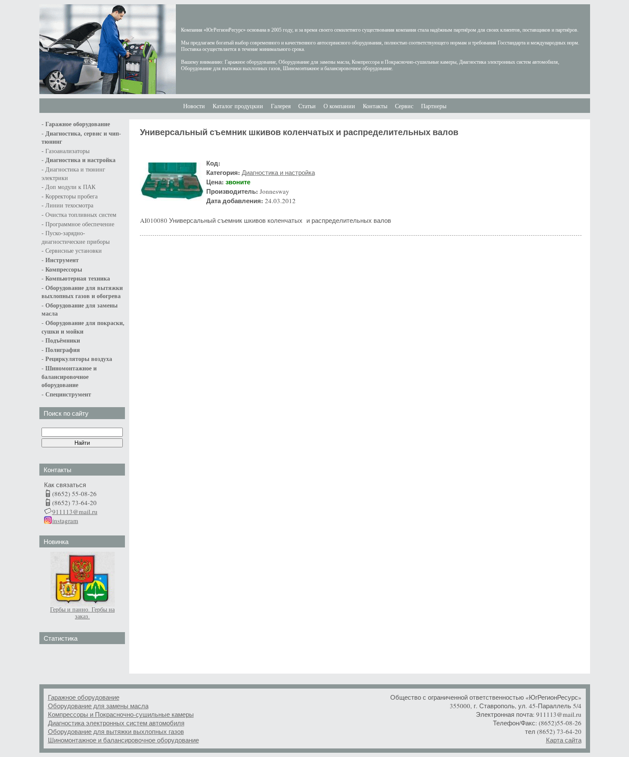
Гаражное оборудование (83, 697)
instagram (65, 520)
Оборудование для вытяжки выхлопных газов (116, 731)
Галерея (281, 106)
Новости (194, 106)
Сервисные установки (73, 251)
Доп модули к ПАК (70, 187)
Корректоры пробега (71, 196)
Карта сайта (564, 740)
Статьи (307, 106)
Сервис (404, 106)
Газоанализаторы (67, 151)
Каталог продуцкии (238, 106)
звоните (237, 181)
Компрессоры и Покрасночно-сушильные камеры (121, 714)
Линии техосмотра (69, 205)
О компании (339, 106)
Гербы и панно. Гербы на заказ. (82, 613)
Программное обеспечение (79, 224)
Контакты (375, 106)
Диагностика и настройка (80, 160)
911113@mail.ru (75, 511)
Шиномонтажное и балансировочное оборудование (123, 740)
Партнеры (433, 106)
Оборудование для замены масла (98, 705)
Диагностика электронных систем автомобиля (116, 723)
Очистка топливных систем (80, 215)
